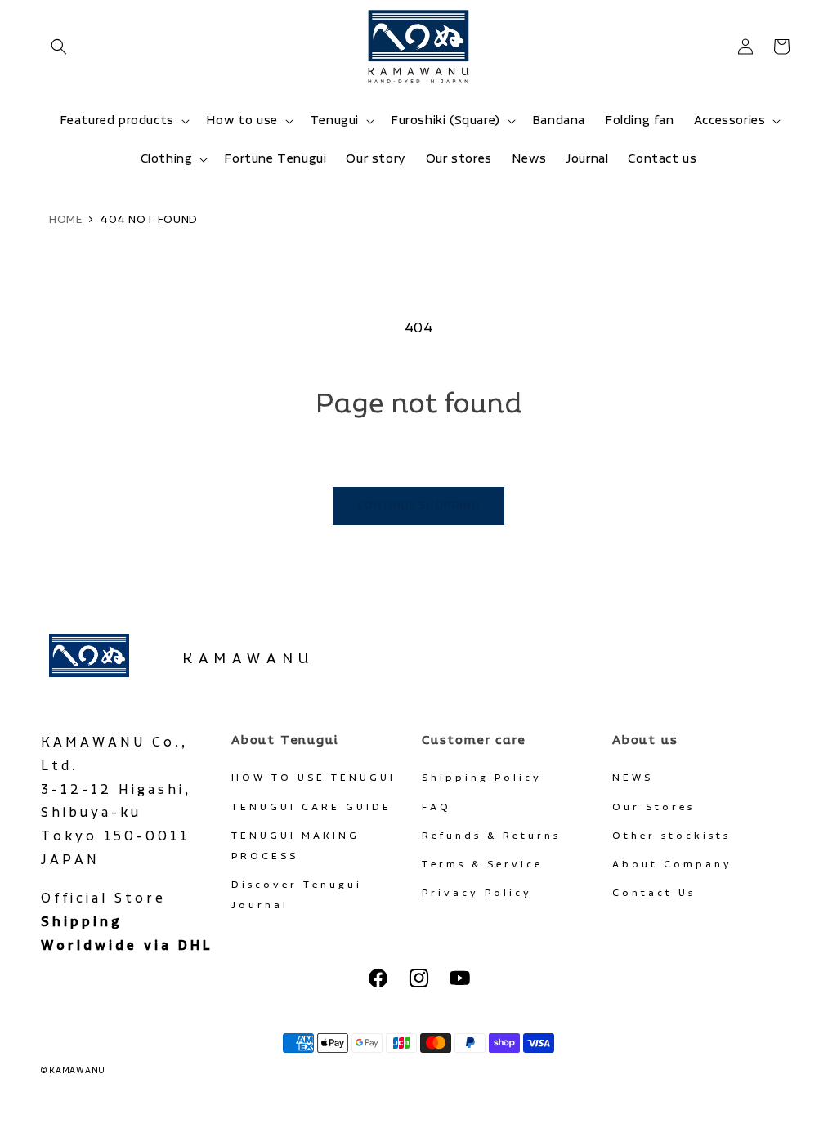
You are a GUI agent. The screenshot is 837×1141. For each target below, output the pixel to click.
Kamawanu (248, 659)
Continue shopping (418, 506)
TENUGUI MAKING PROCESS (295, 846)
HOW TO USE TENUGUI (313, 778)
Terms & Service (482, 864)
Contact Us (654, 893)
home (65, 220)
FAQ (436, 807)
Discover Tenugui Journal (296, 895)
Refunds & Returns (491, 836)
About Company (672, 864)
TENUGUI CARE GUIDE (311, 807)
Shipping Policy (482, 778)
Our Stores (653, 807)
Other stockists (671, 836)
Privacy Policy (477, 893)
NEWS (632, 778)
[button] (59, 47)
